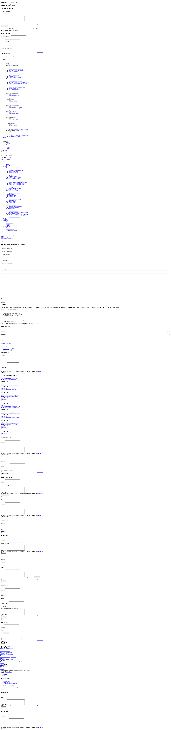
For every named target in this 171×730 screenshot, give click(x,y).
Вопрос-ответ (9, 165)
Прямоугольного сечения (14, 98)
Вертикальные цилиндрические (16, 69)
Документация (6, 226)
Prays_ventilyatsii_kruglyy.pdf (7, 343)
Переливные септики (13, 128)
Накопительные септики (14, 126)
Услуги (4, 137)
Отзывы (8, 147)
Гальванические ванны (11, 92)
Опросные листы (10, 229)
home (2, 1)
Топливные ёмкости (13, 72)
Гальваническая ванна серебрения (8, 379)
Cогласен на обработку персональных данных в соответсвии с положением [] (22, 24)
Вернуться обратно (6, 349)
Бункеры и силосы (13, 101)
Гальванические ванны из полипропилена (10, 429)
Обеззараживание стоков (14, 136)
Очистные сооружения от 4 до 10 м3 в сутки (19, 134)
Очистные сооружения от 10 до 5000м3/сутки (19, 135)
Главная (5, 60)
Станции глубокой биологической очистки (18, 129)
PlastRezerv (5, 674)
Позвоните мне (4, 26)
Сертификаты (9, 227)
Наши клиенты (9, 146)
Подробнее (3, 382)
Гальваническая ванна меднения (8, 390)
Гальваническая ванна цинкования (8, 401)
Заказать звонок (6, 682)
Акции (7, 164)
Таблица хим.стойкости (11, 230)
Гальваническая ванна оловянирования (10, 385)
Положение (40, 24)
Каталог (8, 64)
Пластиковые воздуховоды (15, 95)
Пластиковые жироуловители (15, 107)
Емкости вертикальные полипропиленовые (18, 83)
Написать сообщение (5, 53)
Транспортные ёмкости (14, 89)
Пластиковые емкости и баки (15, 67)
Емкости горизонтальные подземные (17, 87)
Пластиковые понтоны (14, 113)
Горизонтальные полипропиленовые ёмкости (19, 82)
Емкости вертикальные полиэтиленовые (18, 84)
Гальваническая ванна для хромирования (10, 407)
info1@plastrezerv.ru (7, 672)
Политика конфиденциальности (10, 683)
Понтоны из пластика (14, 116)
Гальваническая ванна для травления (9, 424)
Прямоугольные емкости (14, 75)
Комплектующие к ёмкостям (15, 77)
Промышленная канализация (15, 132)
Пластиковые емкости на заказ (15, 81)
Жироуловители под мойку (15, 108)
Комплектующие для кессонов (15, 120)
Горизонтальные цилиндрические (16, 70)
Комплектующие (12, 114)
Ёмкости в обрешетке (13, 71)
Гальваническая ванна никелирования (9, 396)
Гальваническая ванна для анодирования (10, 418)
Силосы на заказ (12, 102)
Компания (8, 143)
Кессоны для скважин (14, 119)
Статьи (7, 163)
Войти (2, 57)
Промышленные (12, 110)
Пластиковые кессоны (14, 122)
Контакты (5, 138)
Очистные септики (13, 125)
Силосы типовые (12, 104)
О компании (8, 144)
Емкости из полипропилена (15, 90)
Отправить (3, 372)
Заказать (3, 302)
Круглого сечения (13, 96)
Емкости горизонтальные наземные (17, 85)
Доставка (5, 140)
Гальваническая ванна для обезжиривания (10, 413)
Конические (11, 73)
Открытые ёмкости (13, 76)
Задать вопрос (6, 681)
